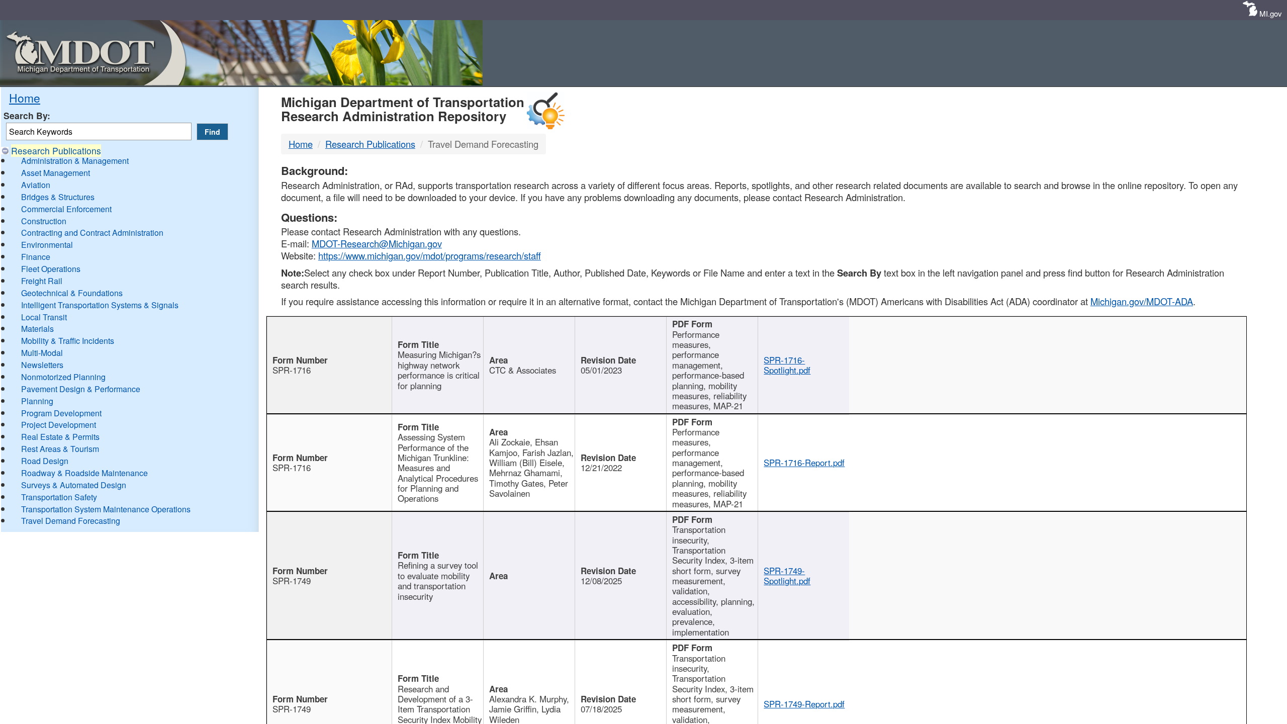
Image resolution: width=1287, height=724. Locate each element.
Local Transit (44, 317)
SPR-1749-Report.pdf (804, 704)
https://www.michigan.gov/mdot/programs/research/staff (429, 255)
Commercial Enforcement (66, 209)
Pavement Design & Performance (80, 389)
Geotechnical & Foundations (72, 293)
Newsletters (42, 365)
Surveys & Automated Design (73, 485)
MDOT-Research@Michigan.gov (377, 243)
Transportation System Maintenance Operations (106, 509)
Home (24, 97)
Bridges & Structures (58, 197)
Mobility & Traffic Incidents (67, 340)
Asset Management (55, 172)
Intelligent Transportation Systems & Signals (99, 305)
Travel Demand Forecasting (70, 520)
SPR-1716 (291, 370)
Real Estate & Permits (60, 436)
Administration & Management (75, 160)
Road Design (44, 461)
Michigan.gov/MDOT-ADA (1141, 301)
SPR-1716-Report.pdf (804, 463)
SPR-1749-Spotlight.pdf (787, 576)
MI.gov (1270, 13)
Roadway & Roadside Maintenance (84, 473)
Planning (37, 401)
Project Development (58, 424)
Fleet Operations (50, 269)
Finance (35, 256)
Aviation (35, 185)
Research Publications (56, 150)
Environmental (47, 244)
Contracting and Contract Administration (92, 232)
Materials (37, 328)
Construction (43, 221)
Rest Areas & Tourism (60, 449)
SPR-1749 (291, 581)
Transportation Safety (59, 497)
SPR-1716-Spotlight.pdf (787, 365)
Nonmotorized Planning (63, 377)
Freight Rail (41, 281)
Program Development (61, 413)
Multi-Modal (42, 352)
